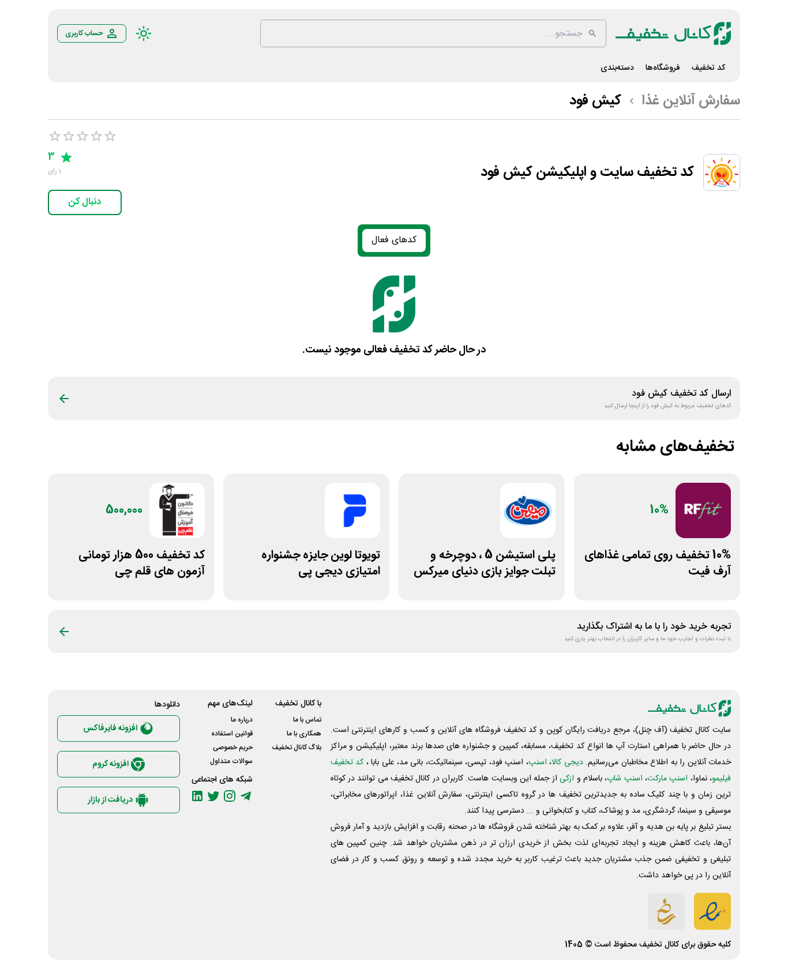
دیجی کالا (567, 762)
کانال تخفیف (659, 945)
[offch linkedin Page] (197, 796)
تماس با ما (307, 720)
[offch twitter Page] (213, 796)
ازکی (567, 779)
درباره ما (242, 720)
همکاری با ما (304, 733)
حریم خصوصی (233, 747)
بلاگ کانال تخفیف (296, 747)
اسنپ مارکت (667, 779)
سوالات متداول (231, 761)
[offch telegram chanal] (246, 796)
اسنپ (537, 762)
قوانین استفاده (232, 733)
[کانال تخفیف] (673, 33)
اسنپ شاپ (624, 779)
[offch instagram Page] (230, 796)
